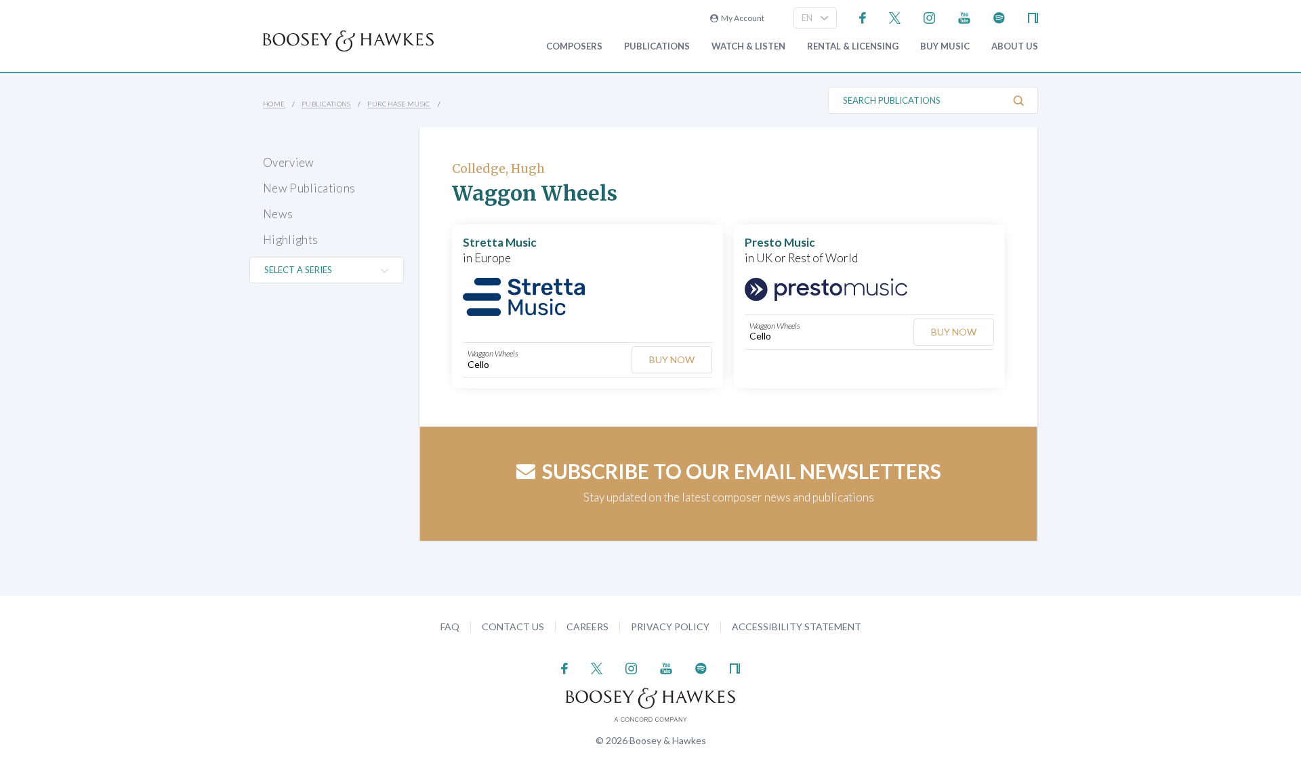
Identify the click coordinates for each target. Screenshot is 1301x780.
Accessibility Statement (796, 626)
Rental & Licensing (853, 46)
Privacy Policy (670, 626)
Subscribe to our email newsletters (741, 471)
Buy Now (672, 359)
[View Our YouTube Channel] (964, 16)
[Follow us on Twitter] (895, 16)
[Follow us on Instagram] (929, 16)
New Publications (309, 188)
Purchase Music (399, 104)
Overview (288, 162)
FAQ (449, 626)
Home (274, 104)
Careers (587, 626)
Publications (657, 46)
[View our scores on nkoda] (1033, 16)
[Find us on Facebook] (863, 16)
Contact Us (513, 626)
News (278, 214)
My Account (741, 18)
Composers (574, 46)
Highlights (290, 239)
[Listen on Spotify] (999, 16)
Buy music (945, 46)
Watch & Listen (748, 46)
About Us (1014, 46)
